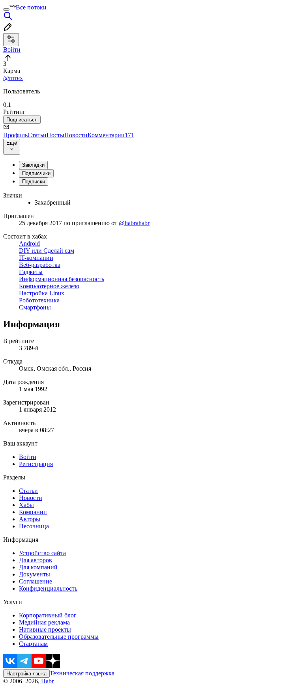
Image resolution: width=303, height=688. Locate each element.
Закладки (33, 165)
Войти (27, 456)
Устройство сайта (42, 553)
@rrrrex (13, 78)
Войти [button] (12, 49)
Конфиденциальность (48, 588)
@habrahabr (134, 223)
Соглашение (35, 581)
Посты (55, 135)
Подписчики (36, 173)
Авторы (29, 519)
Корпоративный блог (48, 615)
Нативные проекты (45, 629)
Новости (76, 135)
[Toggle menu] (6, 9)
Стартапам (33, 643)
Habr (46, 681)
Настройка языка (26, 674)
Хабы (26, 505)
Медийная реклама (44, 622)
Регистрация (36, 464)
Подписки (33, 182)
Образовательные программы (59, 636)
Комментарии (111, 135)
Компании (33, 512)
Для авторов (35, 560)
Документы (34, 574)
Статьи (37, 135)
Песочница (34, 526)
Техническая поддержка (82, 673)
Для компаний (38, 567)
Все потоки (31, 7)
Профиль (15, 135)
